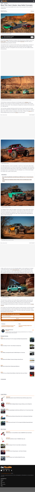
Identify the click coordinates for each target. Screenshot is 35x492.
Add (32, 37)
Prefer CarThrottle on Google (9, 36)
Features (7, 450)
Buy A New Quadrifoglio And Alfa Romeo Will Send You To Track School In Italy (19, 410)
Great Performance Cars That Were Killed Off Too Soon (15, 457)
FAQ (1, 481)
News (2, 344)
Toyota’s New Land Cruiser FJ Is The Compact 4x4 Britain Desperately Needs (14, 338)
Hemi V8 (30, 111)
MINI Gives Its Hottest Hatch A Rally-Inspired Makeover (10, 366)
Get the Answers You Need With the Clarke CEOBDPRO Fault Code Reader (19, 432)
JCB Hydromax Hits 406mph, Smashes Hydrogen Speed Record (12, 359)
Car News (6, 3)
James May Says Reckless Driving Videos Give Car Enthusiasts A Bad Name (19, 416)
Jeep (7, 40)
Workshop (8, 431)
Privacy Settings (3, 484)
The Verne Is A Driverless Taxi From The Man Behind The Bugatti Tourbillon (8, 326)
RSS (1, 483)
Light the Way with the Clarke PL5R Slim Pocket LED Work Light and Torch (19, 397)
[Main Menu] (33, 1)
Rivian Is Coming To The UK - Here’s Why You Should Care (11, 345)
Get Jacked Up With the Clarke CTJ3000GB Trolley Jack (15, 438)
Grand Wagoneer (16, 269)
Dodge (16, 112)
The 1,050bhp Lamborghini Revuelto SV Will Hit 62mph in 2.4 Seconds (13, 352)
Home (2, 3)
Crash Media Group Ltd (6, 473)
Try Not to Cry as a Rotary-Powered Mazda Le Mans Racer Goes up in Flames (14, 373)
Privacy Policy (3, 482)
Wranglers (22, 41)
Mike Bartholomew (3, 10)
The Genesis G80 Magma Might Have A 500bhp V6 (25, 326)
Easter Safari (3, 41)
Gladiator (26, 102)
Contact (2, 480)
